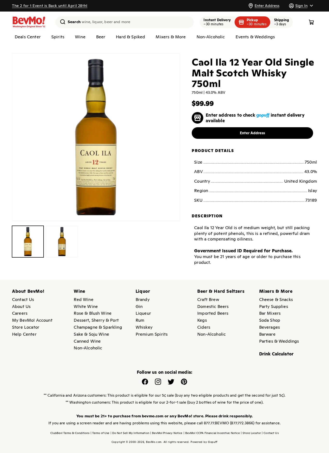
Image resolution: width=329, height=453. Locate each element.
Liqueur (143, 313)
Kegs (202, 320)
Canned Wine (87, 341)
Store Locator (25, 327)
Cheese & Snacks (276, 299)
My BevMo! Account (32, 320)
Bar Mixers (270, 313)
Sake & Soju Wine (91, 334)
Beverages (269, 327)
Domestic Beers (213, 306)
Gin (139, 306)
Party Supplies (273, 306)
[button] (301, 5)
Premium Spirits (152, 334)
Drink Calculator (276, 354)
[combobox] (125, 22)
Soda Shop (269, 320)
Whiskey (144, 327)
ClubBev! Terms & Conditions (69, 433)
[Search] (61, 21)
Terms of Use (100, 433)
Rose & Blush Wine (93, 313)
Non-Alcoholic (88, 348)
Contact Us (23, 299)
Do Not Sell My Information (130, 433)
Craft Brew (208, 299)
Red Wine (83, 299)
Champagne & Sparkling (98, 327)
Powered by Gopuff (204, 442)
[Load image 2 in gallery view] (62, 241)
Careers (19, 313)
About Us (21, 306)
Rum (140, 320)
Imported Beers (212, 313)
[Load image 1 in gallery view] (28, 241)
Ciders (203, 327)
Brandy (143, 299)
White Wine (86, 306)
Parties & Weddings (279, 341)
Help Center (24, 334)
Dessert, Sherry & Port (96, 320)
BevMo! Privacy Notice (166, 433)
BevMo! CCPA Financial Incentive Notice (212, 433)
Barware (267, 334)
